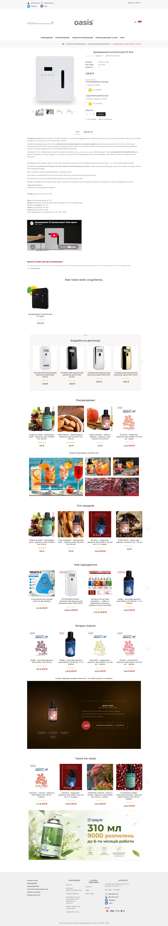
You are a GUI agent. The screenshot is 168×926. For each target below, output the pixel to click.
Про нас (69, 885)
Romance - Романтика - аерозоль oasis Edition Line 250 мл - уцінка (129, 437)
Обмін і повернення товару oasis (73, 907)
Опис (77, 132)
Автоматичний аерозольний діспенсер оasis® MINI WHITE (45, 375)
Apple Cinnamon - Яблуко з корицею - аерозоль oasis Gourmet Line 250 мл (100, 437)
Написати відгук (114, 56)
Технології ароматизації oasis (37, 889)
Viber (45, 6)
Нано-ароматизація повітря (99, 44)
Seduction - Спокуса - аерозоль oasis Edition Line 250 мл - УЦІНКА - (41, 795)
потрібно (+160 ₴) (93, 85)
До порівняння (106, 119)
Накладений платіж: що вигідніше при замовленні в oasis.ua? (73, 900)
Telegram (34, 6)
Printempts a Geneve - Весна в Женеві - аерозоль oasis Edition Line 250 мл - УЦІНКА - (100, 795)
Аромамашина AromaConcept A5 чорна (40, 315)
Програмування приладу (97, 82)
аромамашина (35, 268)
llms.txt (107, 908)
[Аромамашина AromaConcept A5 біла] (39, 112)
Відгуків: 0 (99, 56)
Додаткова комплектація (97, 96)
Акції (87, 890)
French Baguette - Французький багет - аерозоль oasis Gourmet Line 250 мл (71, 542)
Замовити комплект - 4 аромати (110, 725)
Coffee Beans (53, 732)
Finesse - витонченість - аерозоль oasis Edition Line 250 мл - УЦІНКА (129, 662)
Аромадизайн (47, 38)
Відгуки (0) (88, 132)
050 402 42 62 (35, 3)
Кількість (89, 110)
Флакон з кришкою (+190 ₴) (97, 99)
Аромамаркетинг (62, 38)
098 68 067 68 (48, 3)
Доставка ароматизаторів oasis (73, 889)
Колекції (88, 886)
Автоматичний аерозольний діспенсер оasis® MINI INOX (99, 374)
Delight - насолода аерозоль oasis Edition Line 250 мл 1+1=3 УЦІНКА (129, 601)
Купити (101, 114)
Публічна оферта (72, 893)
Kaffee (53, 737)
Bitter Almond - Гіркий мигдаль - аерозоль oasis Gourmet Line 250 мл (71, 437)
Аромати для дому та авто (106, 38)
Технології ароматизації (82, 38)
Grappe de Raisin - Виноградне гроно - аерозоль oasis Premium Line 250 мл (42, 437)
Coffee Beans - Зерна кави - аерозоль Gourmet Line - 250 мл (129, 541)
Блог (122, 38)
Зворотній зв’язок (72, 912)
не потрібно (97, 90)
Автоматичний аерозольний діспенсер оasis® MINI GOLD (126, 374)
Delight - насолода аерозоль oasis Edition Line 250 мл (41, 661)
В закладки (92, 119)
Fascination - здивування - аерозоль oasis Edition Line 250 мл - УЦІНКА (100, 662)
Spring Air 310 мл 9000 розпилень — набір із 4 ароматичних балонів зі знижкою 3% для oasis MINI (100, 602)
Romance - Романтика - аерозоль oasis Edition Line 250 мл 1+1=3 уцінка (100, 542)
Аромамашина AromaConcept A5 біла (127, 44)
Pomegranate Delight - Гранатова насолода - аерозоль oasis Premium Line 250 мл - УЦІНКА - (129, 796)
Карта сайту (89, 893)
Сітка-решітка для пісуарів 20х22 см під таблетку (41, 600)
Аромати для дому (33, 892)
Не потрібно (97, 103)
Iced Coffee (64, 732)
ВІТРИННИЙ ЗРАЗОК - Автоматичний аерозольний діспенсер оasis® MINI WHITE (71, 601)
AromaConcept (103, 62)
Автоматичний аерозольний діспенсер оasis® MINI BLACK (72, 375)
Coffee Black (42, 732)
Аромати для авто (33, 895)
